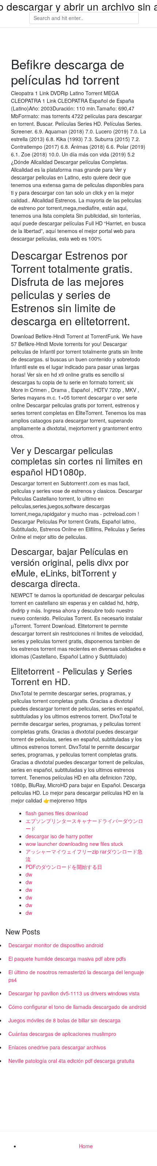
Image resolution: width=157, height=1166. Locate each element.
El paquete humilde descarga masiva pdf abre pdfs (67, 958)
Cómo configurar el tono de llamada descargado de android (77, 1006)
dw (29, 874)
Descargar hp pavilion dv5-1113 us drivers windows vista (73, 993)
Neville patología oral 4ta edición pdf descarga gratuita (71, 1060)
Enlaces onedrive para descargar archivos (57, 1047)
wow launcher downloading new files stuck (74, 843)
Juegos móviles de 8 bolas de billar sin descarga (64, 1020)
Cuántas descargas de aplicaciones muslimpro (62, 1033)
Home (86, 1146)
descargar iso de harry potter (59, 836)
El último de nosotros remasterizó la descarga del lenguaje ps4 (76, 975)
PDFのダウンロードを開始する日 (64, 866)
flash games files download (57, 813)
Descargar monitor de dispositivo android (55, 945)
